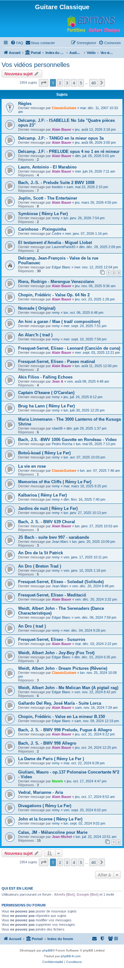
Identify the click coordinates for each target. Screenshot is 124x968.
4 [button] (74, 83)
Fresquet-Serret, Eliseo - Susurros (51, 639)
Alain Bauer (61, 129)
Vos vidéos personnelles (36, 64)
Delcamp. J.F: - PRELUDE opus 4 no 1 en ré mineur (69, 151)
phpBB (47, 950)
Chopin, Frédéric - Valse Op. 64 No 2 (54, 295)
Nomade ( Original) (36, 308)
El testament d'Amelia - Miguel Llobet (55, 242)
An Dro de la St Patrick (40, 552)
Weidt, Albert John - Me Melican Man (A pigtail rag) (68, 687)
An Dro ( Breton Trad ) (39, 566)
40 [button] (93, 83)
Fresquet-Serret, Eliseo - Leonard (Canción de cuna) (69, 348)
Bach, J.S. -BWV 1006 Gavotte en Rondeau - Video (67, 439)
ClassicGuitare (64, 108)
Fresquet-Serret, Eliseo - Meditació (52, 595)
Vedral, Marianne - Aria (40, 792)
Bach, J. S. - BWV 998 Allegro (47, 743)
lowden (57, 187)
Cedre (56, 233)
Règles (24, 103)
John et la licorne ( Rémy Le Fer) (50, 819)
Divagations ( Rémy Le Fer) (44, 805)
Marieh (57, 781)
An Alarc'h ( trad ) (35, 335)
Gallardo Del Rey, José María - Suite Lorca (59, 703)
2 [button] (60, 83)
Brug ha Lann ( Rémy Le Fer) (46, 406)
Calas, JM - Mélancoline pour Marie (52, 832)
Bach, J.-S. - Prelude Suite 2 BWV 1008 (56, 182)
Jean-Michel (62, 837)
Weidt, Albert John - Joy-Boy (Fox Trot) (56, 652)
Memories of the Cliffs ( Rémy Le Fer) (54, 481)
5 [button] (81, 83)
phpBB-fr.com (70, 956)
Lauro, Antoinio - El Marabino (47, 167)
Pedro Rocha (62, 444)
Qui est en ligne (17, 888)
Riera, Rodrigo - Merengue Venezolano (56, 281)
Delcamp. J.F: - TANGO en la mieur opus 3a (61, 138)
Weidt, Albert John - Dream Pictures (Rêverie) (62, 668)
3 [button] (67, 83)
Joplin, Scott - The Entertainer (47, 198)
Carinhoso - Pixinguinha (42, 229)
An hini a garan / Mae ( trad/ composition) (59, 321)
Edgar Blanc (61, 267)
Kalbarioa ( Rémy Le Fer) (42, 495)
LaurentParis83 (63, 247)
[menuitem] (16, 43)
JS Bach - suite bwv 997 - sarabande (53, 537)
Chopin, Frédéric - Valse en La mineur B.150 (61, 716)
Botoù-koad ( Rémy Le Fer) (44, 453)
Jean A (57, 381)
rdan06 (57, 428)
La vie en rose (32, 466)
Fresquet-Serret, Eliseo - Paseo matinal (56, 361)
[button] (43, 83)
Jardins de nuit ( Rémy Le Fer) (48, 508)
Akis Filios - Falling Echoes (45, 377)
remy (56, 218)
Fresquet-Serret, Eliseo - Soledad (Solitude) (61, 581)
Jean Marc (60, 541)
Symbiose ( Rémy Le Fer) (43, 213)
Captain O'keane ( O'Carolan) (46, 392)
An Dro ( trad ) (32, 626)
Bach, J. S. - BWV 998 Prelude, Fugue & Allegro (65, 730)
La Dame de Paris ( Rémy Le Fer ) (51, 758)
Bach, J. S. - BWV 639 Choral (46, 521)
